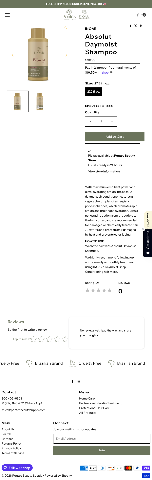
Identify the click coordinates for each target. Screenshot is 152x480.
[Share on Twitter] (136, 26)
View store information (104, 171)
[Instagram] (79, 381)
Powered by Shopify (58, 475)
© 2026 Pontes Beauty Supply (22, 475)
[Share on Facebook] (131, 26)
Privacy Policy (11, 448)
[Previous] (13, 55)
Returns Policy (12, 443)
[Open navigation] (7, 15)
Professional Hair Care (94, 408)
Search (6, 434)
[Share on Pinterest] (141, 26)
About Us (8, 429)
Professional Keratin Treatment (100, 403)
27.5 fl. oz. (93, 91)
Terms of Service (13, 453)
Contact (7, 439)
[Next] (66, 55)
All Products (87, 413)
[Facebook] (72, 381)
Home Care (87, 398)
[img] (98, 291)
